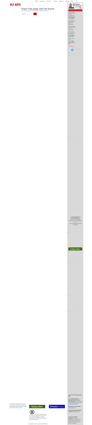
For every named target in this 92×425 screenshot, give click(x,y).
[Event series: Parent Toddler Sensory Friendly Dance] (70, 39)
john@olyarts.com (77, 402)
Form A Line (70, 24)
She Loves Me (70, 29)
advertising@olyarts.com (72, 403)
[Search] (35, 14)
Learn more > (36, 419)
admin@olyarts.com (76, 411)
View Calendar (71, 46)
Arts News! (42, 1)
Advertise (67, 1)
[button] (77, 1)
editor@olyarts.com (71, 407)
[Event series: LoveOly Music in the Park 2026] (73, 33)
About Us (49, 1)
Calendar (55, 1)
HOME (36, 1)
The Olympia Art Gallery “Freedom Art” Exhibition (71, 17)
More (72, 1)
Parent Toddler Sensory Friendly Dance (71, 42)
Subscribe (61, 1)
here (80, 219)
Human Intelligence (37, 416)
